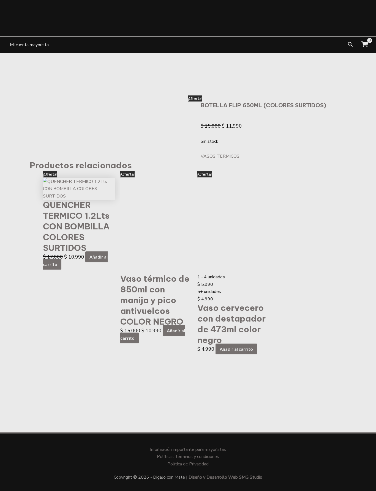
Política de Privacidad (188, 464)
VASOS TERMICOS (220, 156)
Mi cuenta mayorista (29, 45)
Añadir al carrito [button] (236, 349)
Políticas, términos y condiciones (188, 457)
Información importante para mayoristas (188, 449)
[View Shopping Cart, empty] (364, 45)
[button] (350, 45)
